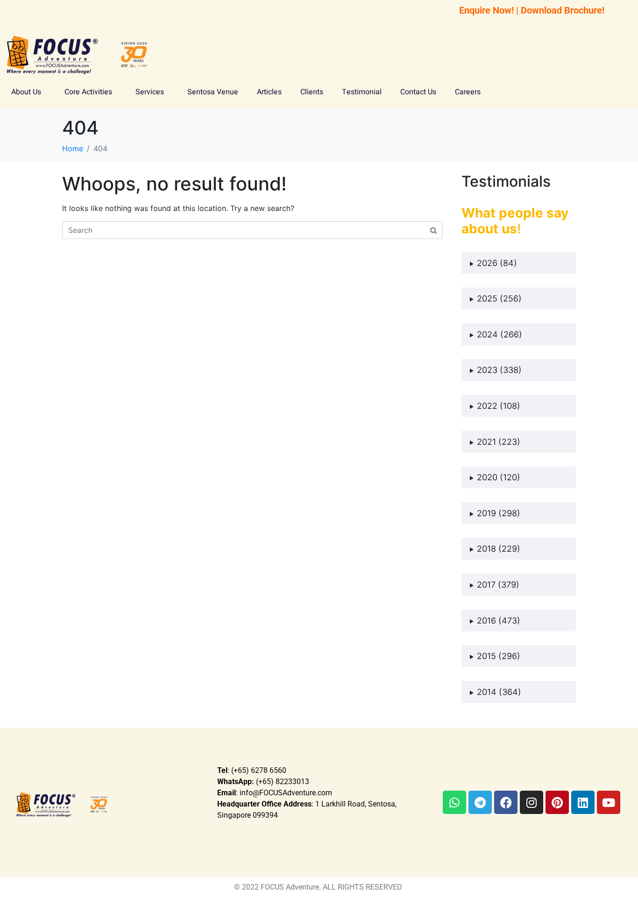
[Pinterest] (557, 802)
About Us (26, 92)
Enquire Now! (486, 10)
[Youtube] (608, 802)
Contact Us (418, 92)
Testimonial (362, 92)
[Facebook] (505, 802)
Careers (468, 92)
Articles (269, 92)
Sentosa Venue (212, 92)
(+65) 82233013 (263, 781)
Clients (311, 92)
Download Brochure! (562, 10)
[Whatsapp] (454, 802)
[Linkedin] (583, 802)
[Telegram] (480, 802)
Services (149, 92)
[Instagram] (531, 802)
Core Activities (88, 92)
